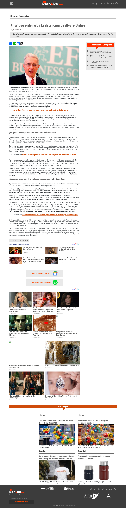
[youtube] (112, 4)
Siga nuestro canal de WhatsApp (42, 282)
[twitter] (104, 4)
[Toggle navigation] (11, 3)
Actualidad (82, 451)
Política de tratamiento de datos (18, 498)
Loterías (42, 415)
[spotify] (93, 4)
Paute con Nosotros (21, 502)
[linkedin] (108, 4)
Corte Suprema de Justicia (19, 240)
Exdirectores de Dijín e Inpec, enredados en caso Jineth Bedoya (100, 51)
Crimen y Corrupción (19, 16)
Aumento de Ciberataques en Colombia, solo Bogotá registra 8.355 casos (101, 56)
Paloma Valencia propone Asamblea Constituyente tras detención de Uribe (49, 155)
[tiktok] (97, 4)
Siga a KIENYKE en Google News (42, 273)
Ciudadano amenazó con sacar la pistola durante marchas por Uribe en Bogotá (50, 215)
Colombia (42, 451)
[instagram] (101, 4)
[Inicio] (52, 3)
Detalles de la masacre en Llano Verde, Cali (100, 62)
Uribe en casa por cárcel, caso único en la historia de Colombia (40, 110)
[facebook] (116, 4)
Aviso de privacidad (14, 495)
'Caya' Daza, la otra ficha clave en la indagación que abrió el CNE (101, 66)
